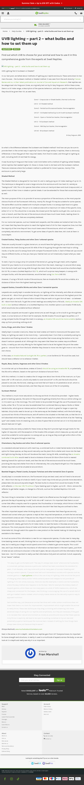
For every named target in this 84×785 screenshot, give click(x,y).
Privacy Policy (5, 748)
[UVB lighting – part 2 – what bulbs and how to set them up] (42, 66)
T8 (37, 271)
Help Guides (17, 31)
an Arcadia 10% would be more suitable (59, 319)
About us (4, 736)
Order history (47, 706)
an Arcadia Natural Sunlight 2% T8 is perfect (28, 356)
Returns (4, 722)
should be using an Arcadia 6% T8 (56, 368)
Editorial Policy (6, 751)
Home (5, 31)
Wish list (46, 714)
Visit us (4, 738)
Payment (4, 711)
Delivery (4, 709)
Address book (47, 711)
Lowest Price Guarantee (8, 717)
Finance (4, 714)
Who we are (5, 741)
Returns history (48, 709)
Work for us (5, 743)
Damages (4, 719)
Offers (3, 706)
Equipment (7, 49)
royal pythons (27, 575)
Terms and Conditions (8, 746)
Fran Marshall (49, 654)
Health (16, 49)
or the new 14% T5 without (23, 486)
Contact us (5, 727)
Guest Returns (6, 724)
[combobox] (40, 19)
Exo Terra (55, 274)
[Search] (80, 19)
